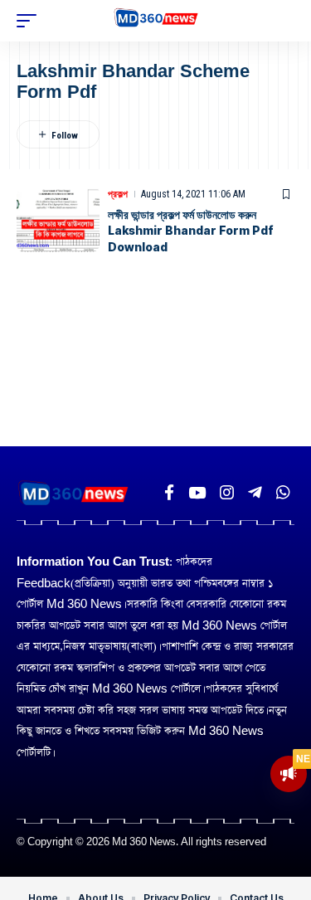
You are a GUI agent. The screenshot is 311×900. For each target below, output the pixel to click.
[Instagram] (227, 492)
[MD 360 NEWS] (155, 21)
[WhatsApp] (283, 492)
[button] (31, 20)
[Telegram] (255, 492)
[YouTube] (197, 492)
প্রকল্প (118, 194)
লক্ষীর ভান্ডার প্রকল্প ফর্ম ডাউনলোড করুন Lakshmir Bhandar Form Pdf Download (191, 230)
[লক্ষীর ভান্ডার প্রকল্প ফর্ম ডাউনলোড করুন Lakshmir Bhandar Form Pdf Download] (58, 219)
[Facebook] (169, 492)
